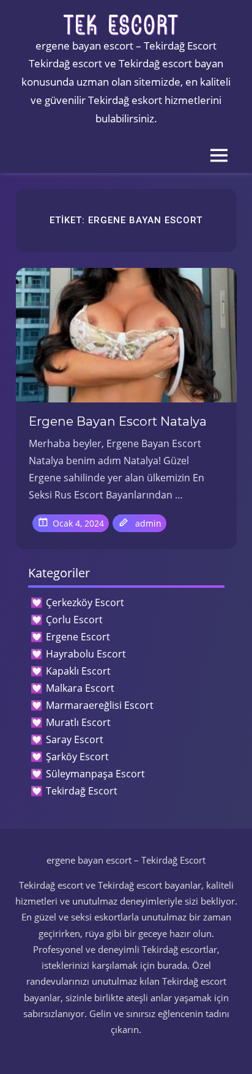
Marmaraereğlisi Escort (100, 705)
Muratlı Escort (78, 722)
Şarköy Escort (77, 756)
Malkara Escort (80, 688)
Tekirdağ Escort (81, 791)
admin (148, 523)
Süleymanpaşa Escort (95, 773)
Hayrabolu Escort (86, 654)
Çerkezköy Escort (85, 602)
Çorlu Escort (74, 619)
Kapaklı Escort (78, 671)
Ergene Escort (78, 636)
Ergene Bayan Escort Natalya (118, 421)
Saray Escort (74, 739)
